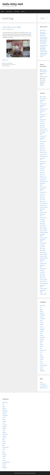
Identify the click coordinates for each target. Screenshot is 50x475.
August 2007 (43, 268)
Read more (5, 60)
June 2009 (42, 221)
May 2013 (42, 125)
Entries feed (43, 384)
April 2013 (42, 127)
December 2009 (44, 207)
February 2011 (43, 178)
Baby (41, 309)
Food (5, 63)
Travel (41, 363)
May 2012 (42, 147)
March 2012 (43, 150)
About (2, 11)
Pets (41, 348)
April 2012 (42, 148)
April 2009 (42, 225)
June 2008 (42, 247)
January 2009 (43, 230)
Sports (41, 355)
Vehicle (41, 367)
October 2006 (43, 288)
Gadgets (42, 329)
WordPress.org (43, 388)
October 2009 (43, 212)
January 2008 (43, 256)
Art (40, 307)
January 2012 (43, 154)
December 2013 (44, 109)
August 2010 (43, 192)
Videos (41, 369)
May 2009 (42, 223)
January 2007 (43, 281)
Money (41, 344)
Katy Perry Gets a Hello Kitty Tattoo (43, 55)
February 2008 (43, 254)
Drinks (41, 322)
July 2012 (42, 143)
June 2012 (42, 145)
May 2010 (42, 198)
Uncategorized (9, 63)
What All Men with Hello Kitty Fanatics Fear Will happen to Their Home (43, 40)
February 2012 (43, 152)
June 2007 (42, 272)
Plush (41, 352)
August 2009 (43, 217)
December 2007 (44, 258)
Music (41, 346)
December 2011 (44, 156)
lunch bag (10, 64)
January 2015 (43, 98)
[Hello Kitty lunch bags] (18, 57)
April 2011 (42, 174)
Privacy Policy (9, 11)
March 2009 (43, 227)
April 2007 (42, 276)
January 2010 (43, 205)
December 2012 (44, 130)
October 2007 (43, 263)
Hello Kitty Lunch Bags (11, 27)
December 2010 (44, 181)
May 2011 (42, 172)
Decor (41, 320)
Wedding (42, 370)
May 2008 (42, 248)
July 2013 (42, 121)
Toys (41, 361)
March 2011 (43, 176)
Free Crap (42, 328)
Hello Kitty (6, 64)
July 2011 (42, 168)
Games (41, 331)
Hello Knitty (43, 30)
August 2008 (43, 243)
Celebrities (42, 315)
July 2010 (42, 194)
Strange (42, 357)
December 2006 (44, 283)
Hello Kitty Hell (12, 4)
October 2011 (43, 161)
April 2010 (42, 199)
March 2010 (43, 201)
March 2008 (43, 252)
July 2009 (42, 219)
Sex (41, 354)
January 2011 (43, 180)
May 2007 (42, 274)
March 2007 (43, 278)
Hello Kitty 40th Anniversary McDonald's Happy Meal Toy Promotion (43, 48)
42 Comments (6, 65)
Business (42, 313)
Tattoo (41, 359)
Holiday (42, 339)
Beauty (41, 311)
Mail (41, 343)
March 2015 (43, 96)
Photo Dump (43, 350)
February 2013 (43, 129)
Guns (41, 333)
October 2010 (43, 187)
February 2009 (43, 229)
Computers (42, 318)
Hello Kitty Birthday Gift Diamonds (43, 33)
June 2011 (42, 170)
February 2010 (43, 203)
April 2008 (42, 250)
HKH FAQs (16, 11)
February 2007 (43, 279)
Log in (41, 382)
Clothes (41, 316)
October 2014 (43, 104)
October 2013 (43, 114)
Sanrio (14, 64)
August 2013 (43, 119)
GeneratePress (32, 473)
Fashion (42, 324)
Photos (22, 11)
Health (41, 335)
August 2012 (43, 141)
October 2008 (43, 238)
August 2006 (43, 294)
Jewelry (41, 341)
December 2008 (44, 232)
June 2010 (42, 196)
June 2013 (42, 123)
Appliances (42, 305)
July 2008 (42, 245)
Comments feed (44, 386)
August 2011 (43, 166)
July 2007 (42, 270)
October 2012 (43, 136)
